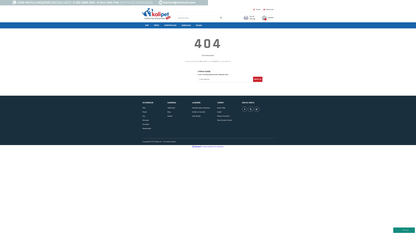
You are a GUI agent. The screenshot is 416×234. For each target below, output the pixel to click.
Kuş (144, 116)
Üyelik (219, 112)
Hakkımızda (171, 108)
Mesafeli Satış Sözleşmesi (201, 108)
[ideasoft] (196, 147)
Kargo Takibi (221, 108)
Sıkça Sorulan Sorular (224, 120)
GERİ (200, 61)
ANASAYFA (216, 61)
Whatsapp (405, 230)
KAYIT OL (257, 79)
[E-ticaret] (207, 147)
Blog (169, 112)
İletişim (169, 116)
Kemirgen (146, 120)
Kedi (144, 108)
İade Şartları (196, 116)
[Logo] (157, 14)
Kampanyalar (147, 128)
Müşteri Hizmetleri (223, 116)
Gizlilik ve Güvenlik (198, 112)
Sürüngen (146, 124)
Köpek (145, 112)
